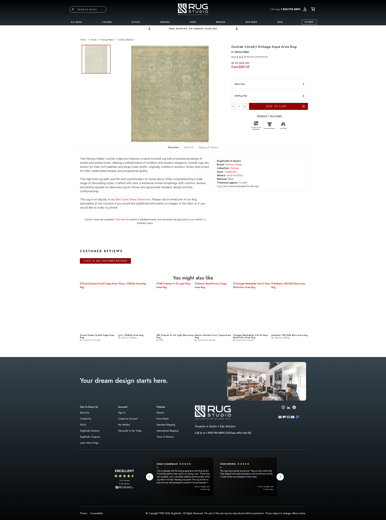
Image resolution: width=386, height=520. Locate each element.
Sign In (121, 412)
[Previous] (116, 94)
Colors (107, 22)
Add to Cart (276, 106)
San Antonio (228, 426)
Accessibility (96, 513)
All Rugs (76, 22)
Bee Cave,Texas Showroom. (133, 199)
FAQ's (83, 424)
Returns (160, 412)
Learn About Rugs (89, 443)
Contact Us (85, 418)
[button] (305, 9)
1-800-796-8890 (290, 9)
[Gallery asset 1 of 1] (170, 94)
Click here (120, 219)
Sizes (193, 22)
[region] (215, 477)
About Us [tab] (188, 147)
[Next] (224, 94)
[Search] (73, 9)
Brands (220, 22)
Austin (213, 426)
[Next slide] (236, 28)
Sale (280, 22)
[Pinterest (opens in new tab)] (294, 408)
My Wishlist (124, 424)
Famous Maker (241, 51)
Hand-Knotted (234, 175)
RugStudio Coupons (90, 437)
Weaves (165, 22)
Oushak (234, 168)
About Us (84, 412)
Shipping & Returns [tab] (208, 147)
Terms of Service (165, 437)
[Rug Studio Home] (193, 9)
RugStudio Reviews (90, 430)
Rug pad (221, 186)
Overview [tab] (173, 147)
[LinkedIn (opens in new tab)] (288, 407)
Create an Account (128, 418)
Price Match (163, 418)
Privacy (83, 513)
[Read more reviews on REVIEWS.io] (124, 488)
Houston (200, 426)
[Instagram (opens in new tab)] (283, 408)
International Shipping (167, 430)
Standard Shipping (166, 424)
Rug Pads (251, 22)
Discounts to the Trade (129, 430)
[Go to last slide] (149, 28)
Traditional (230, 171)
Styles (136, 22)
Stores (309, 22)
